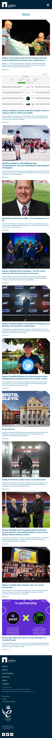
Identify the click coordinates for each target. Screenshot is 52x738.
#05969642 (28, 689)
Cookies (4, 699)
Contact (5, 683)
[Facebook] (3, 734)
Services (6, 677)
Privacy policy (6, 696)
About (5, 670)
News (4, 680)
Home (5, 666)
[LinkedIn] (11, 734)
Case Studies (7, 673)
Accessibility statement (8, 701)
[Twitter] (7, 734)
